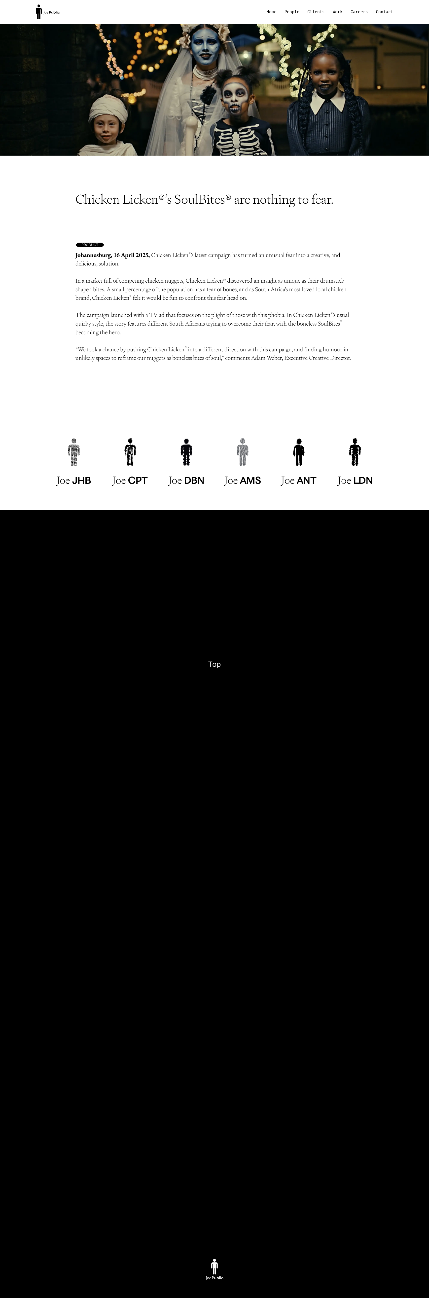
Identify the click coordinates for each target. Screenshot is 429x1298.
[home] (48, 12)
